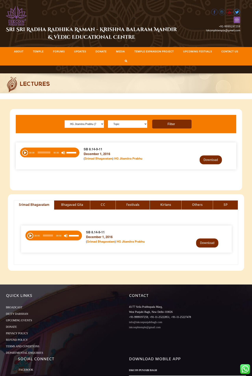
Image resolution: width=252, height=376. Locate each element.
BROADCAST (14, 307)
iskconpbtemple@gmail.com (223, 30)
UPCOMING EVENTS (19, 320)
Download (211, 160)
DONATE (11, 326)
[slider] (71, 153)
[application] (49, 152)
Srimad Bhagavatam (98, 158)
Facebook (26, 369)
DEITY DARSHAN (17, 313)
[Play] (25, 152)
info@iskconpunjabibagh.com (145, 322)
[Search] (126, 61)
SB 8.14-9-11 (93, 149)
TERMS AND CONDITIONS (22, 346)
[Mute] (63, 153)
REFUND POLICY (17, 339)
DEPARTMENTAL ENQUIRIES (24, 352)
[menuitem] (18, 51)
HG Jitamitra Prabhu (128, 158)
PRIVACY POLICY (17, 333)
